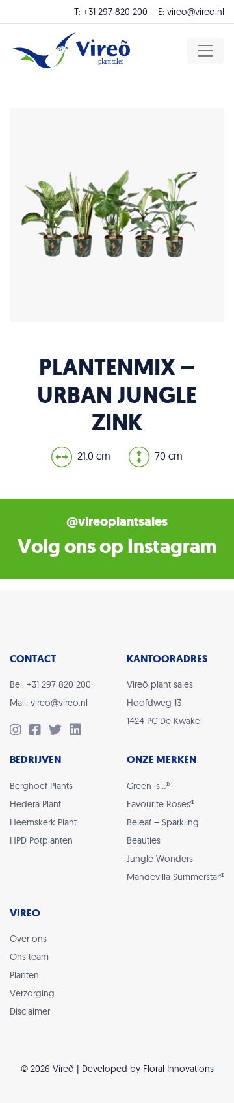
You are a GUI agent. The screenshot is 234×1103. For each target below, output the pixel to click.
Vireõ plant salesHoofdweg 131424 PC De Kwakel (164, 703)
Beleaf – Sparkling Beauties (163, 831)
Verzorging (32, 993)
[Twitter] (59, 731)
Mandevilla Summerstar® (175, 877)
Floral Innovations (178, 1068)
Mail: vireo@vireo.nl (49, 702)
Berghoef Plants (41, 786)
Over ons (28, 938)
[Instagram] (19, 731)
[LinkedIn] (78, 731)
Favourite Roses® (160, 804)
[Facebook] (39, 731)
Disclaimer (30, 1011)
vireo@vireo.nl (195, 12)
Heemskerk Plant (43, 822)
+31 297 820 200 (115, 12)
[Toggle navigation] (205, 51)
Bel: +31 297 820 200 (50, 684)
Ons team (29, 957)
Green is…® (148, 786)
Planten (24, 975)
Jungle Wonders (160, 858)
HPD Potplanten (41, 840)
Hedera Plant (35, 804)
